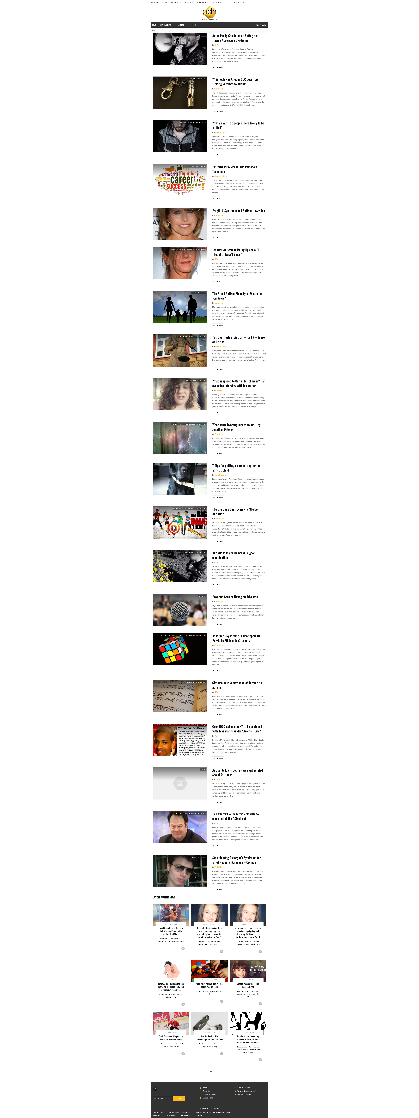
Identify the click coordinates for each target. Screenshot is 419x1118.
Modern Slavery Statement (222, 1112)
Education (202, 596)
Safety (204, 122)
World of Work (201, 166)
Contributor (219, 434)
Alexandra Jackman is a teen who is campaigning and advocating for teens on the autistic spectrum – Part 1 (248, 932)
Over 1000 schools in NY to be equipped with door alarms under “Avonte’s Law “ (237, 728)
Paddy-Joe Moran (221, 132)
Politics (199, 726)
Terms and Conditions (203, 1112)
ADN (216, 259)
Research (199, 78)
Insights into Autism (194, 122)
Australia (190, 682)
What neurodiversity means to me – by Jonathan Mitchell (236, 427)
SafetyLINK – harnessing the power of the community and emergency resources (171, 986)
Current (203, 769)
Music (196, 682)
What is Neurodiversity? (246, 1091)
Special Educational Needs (196, 249)
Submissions (208, 1098)
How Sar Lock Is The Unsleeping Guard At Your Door (209, 1038)
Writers (205, 1088)
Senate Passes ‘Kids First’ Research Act (248, 985)
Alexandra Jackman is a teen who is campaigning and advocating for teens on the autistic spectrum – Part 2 (209, 932)
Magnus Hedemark (221, 176)
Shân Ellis (218, 390)
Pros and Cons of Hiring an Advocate (235, 596)
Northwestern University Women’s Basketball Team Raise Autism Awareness (248, 1039)
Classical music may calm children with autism (237, 685)
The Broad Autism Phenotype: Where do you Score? (237, 296)
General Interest (172, 635)
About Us (206, 1091)
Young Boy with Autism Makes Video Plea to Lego (209, 985)
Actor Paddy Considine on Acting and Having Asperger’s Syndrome (235, 38)
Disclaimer (199, 1115)
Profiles (203, 35)
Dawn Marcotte (220, 475)
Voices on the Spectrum (197, 424)
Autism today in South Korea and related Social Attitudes (237, 772)
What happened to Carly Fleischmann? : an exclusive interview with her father (238, 383)
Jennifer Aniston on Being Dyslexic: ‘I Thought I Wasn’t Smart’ (235, 252)
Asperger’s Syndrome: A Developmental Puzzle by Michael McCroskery (236, 638)
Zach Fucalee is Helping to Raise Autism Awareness (171, 1038)
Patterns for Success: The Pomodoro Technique (234, 169)
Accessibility (185, 1112)
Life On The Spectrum (198, 336)
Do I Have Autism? (244, 1094)
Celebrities (185, 35)
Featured (192, 78)
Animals (203, 465)
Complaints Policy (173, 1112)
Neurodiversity (183, 424)
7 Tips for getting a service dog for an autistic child (236, 468)
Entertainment (194, 35)
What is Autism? (243, 1088)
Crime (190, 857)
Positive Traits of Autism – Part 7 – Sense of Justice (238, 339)
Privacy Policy (171, 1115)
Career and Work (189, 166)
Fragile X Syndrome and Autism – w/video (238, 210)
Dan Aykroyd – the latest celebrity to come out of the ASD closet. (235, 816)
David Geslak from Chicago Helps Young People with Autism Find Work (171, 931)
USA (204, 78)
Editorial (185, 813)
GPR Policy (156, 1115)
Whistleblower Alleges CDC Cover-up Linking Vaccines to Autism (235, 81)
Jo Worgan (218, 45)
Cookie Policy (185, 1115)
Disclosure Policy (209, 1094)
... (239, 61)
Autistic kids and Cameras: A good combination (233, 555)
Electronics (186, 552)
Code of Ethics (158, 1112)
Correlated (187, 210)
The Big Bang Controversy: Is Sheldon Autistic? (235, 511)
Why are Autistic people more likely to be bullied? (238, 125)
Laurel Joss (219, 88)
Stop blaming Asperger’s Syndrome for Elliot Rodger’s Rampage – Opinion (236, 860)
